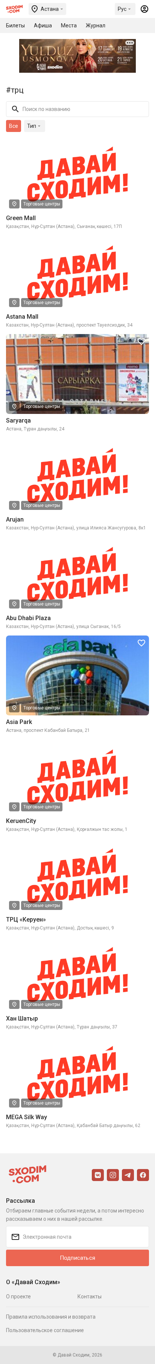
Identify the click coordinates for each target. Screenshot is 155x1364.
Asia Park (19, 721)
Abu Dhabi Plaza (28, 618)
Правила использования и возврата (51, 1317)
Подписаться (77, 1258)
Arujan (15, 519)
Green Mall (21, 218)
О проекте (18, 1297)
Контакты (90, 1297)
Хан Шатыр (22, 1018)
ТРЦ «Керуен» (26, 919)
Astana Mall (22, 316)
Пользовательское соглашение (45, 1330)
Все (13, 126)
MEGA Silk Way (26, 1117)
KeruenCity (21, 820)
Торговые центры (41, 204)
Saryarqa (18, 420)
